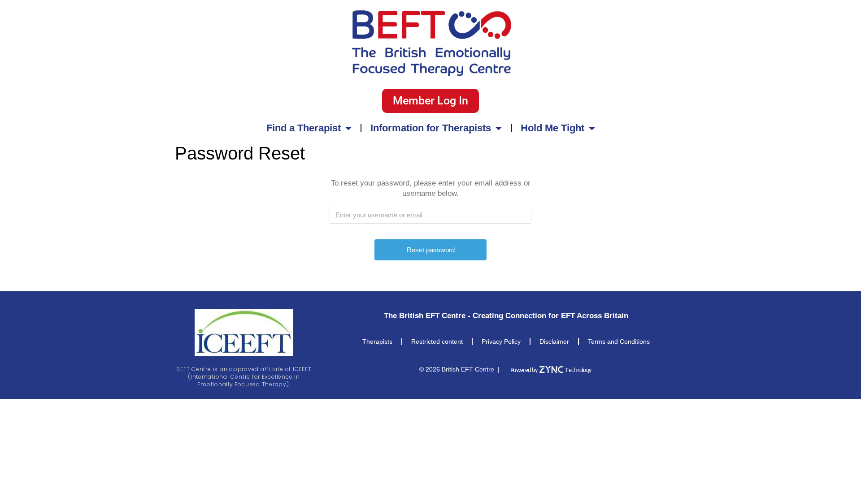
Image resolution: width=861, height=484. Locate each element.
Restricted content (437, 341)
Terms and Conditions (619, 341)
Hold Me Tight (552, 128)
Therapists (377, 341)
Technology (578, 370)
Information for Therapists (430, 128)
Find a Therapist (303, 128)
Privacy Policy (501, 341)
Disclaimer (554, 341)
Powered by (523, 370)
